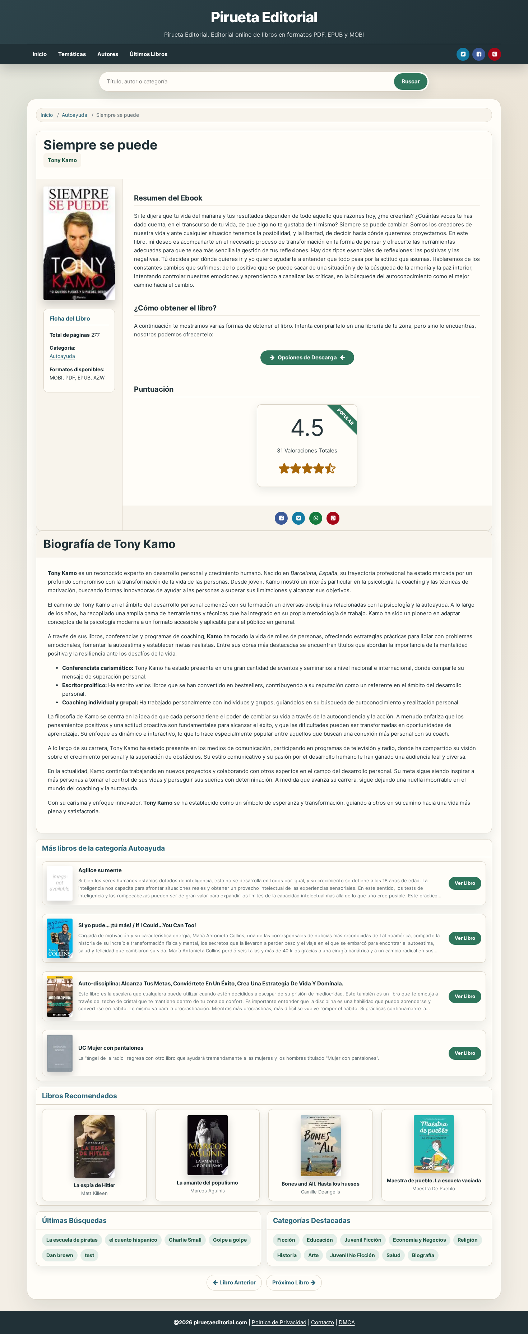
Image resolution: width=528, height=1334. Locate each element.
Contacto (322, 1322)
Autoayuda (74, 115)
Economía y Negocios (419, 1240)
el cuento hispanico (133, 1240)
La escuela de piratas (72, 1240)
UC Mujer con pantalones (110, 1047)
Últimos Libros (148, 54)
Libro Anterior (237, 1282)
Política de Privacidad (279, 1322)
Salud (393, 1255)
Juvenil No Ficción (352, 1255)
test (89, 1255)
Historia (287, 1255)
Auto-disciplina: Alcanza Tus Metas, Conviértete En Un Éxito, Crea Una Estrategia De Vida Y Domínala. (210, 983)
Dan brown (59, 1255)
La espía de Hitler (94, 1185)
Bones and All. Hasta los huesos (321, 1184)
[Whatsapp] (315, 518)
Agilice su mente (100, 870)
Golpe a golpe (230, 1240)
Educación (320, 1240)
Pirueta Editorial (264, 17)
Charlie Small (185, 1240)
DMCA (347, 1322)
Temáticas (72, 54)
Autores (107, 54)
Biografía (423, 1255)
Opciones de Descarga (307, 357)
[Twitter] (463, 54)
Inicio (40, 54)
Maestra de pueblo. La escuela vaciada (434, 1180)
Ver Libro (465, 883)
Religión (468, 1240)
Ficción (286, 1240)
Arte (313, 1255)
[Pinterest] (494, 54)
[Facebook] (478, 54)
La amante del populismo (207, 1182)
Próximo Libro (290, 1282)
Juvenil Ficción (362, 1240)
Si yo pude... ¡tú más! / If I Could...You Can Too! (137, 925)
